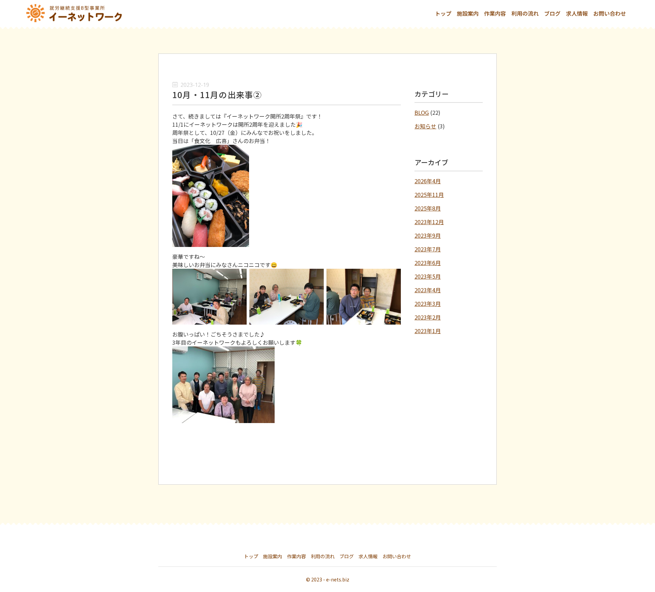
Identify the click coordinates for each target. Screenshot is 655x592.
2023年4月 (427, 290)
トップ (443, 13)
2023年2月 (427, 317)
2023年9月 (427, 235)
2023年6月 (427, 263)
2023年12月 (429, 222)
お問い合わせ (609, 13)
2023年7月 (427, 249)
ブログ (552, 13)
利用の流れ (525, 13)
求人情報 (577, 13)
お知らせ (425, 126)
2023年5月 (427, 276)
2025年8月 (427, 208)
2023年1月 (427, 331)
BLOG (421, 112)
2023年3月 (427, 303)
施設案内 (468, 13)
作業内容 (495, 13)
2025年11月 (429, 194)
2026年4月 (427, 181)
